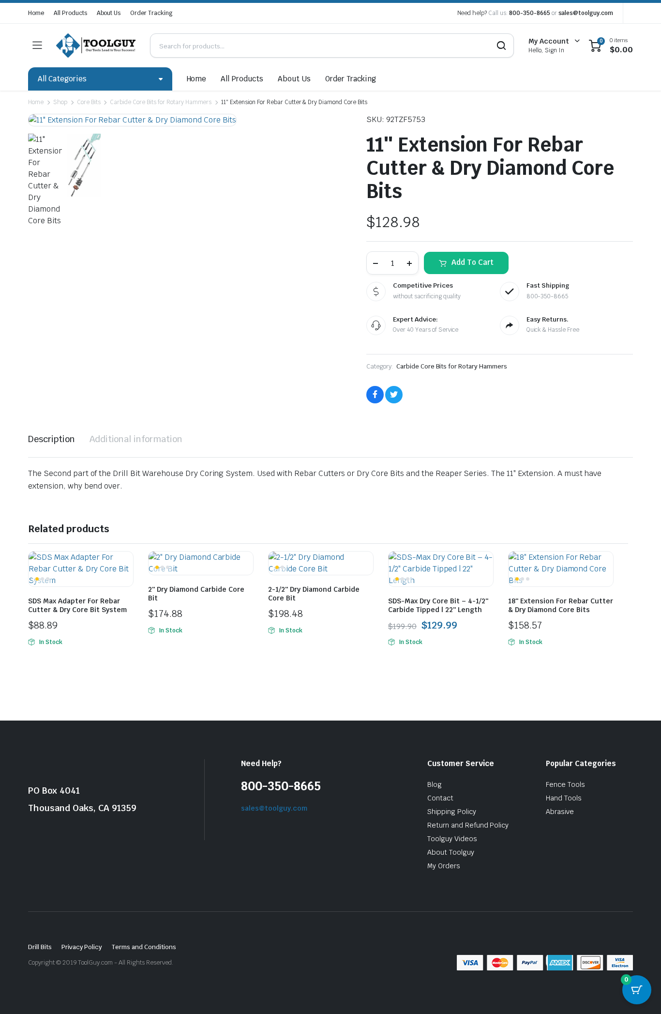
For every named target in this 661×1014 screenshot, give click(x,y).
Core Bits (89, 102)
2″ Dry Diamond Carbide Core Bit (196, 593)
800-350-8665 (529, 13)
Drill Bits (40, 947)
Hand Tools (564, 798)
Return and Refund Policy (468, 825)
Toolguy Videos (452, 838)
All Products (70, 13)
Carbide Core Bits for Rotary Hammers (160, 102)
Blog (434, 784)
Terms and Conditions (144, 947)
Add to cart (472, 262)
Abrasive (560, 811)
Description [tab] (51, 439)
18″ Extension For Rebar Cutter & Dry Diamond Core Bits (560, 605)
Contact (440, 798)
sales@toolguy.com (586, 13)
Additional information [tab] (136, 439)
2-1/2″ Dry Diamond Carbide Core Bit (314, 593)
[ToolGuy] (95, 45)
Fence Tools (565, 784)
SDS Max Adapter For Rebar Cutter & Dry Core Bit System (77, 605)
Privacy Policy (82, 947)
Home (36, 13)
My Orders (443, 865)
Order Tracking (151, 13)
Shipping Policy (451, 811)
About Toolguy (450, 852)
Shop (60, 102)
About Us (109, 13)
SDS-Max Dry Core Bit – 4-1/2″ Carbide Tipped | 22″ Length (438, 605)
